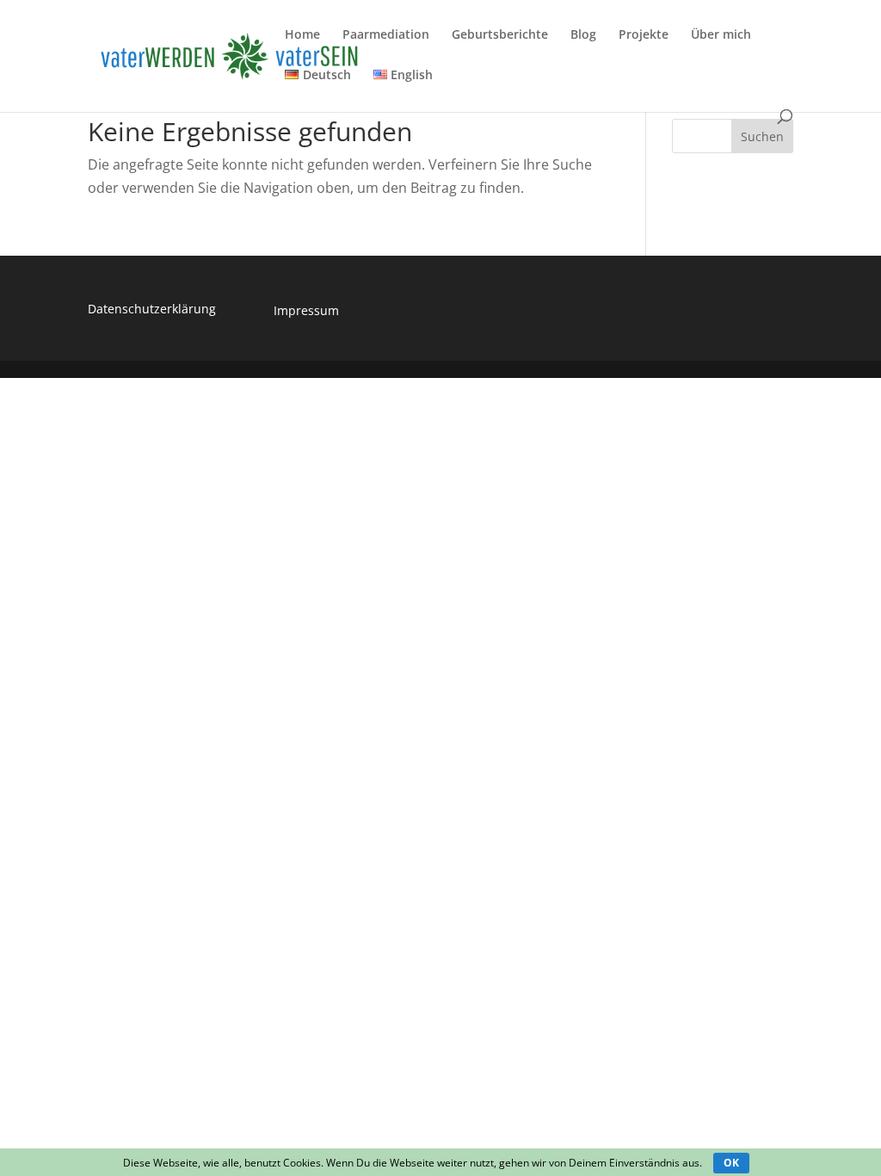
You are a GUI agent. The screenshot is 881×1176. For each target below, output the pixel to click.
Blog (583, 35)
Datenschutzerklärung (152, 308)
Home (302, 35)
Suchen (762, 136)
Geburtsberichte (500, 35)
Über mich (721, 35)
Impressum (306, 310)
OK (731, 1162)
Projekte (643, 35)
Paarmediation (385, 35)
